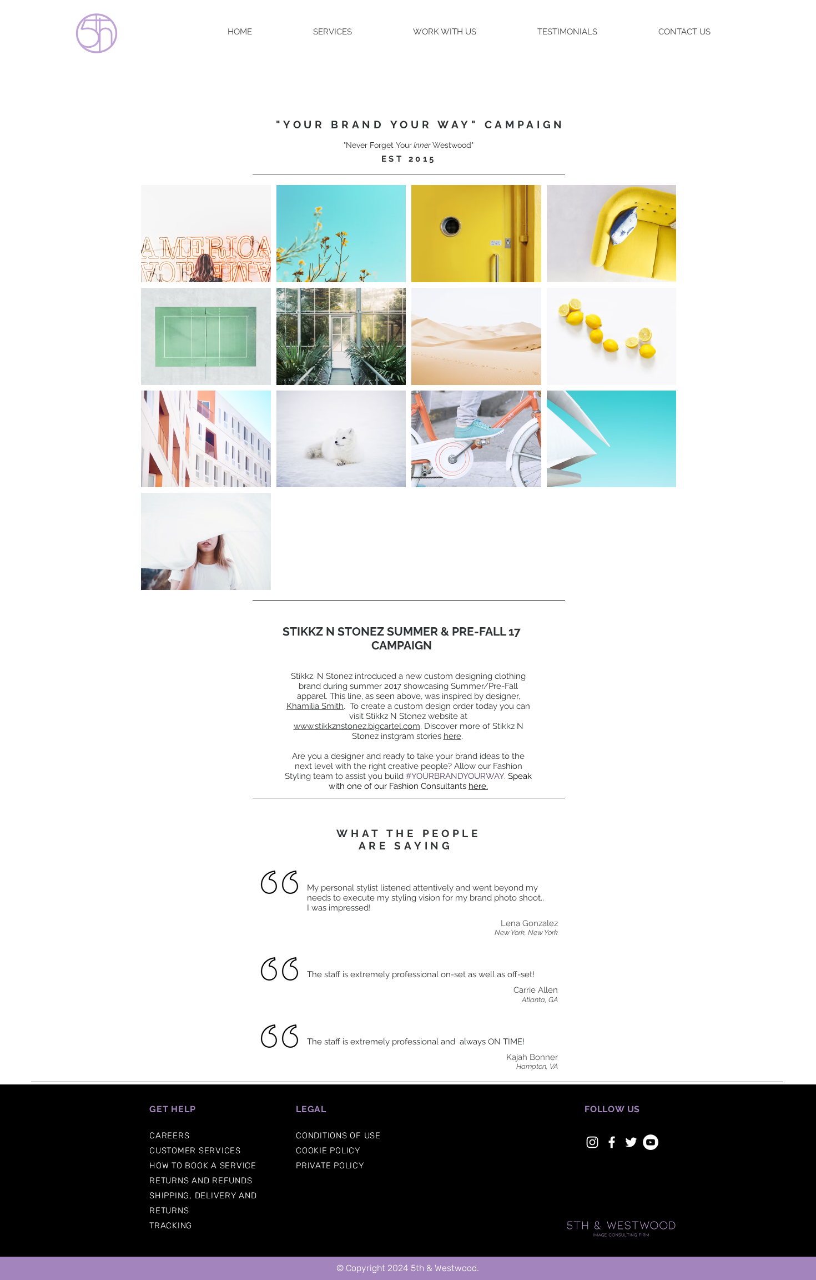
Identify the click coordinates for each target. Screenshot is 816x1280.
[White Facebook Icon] (611, 1142)
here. (478, 786)
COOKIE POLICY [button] (328, 1151)
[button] (169, 1136)
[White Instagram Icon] (592, 1142)
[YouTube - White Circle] (650, 1142)
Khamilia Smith (315, 706)
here (452, 736)
